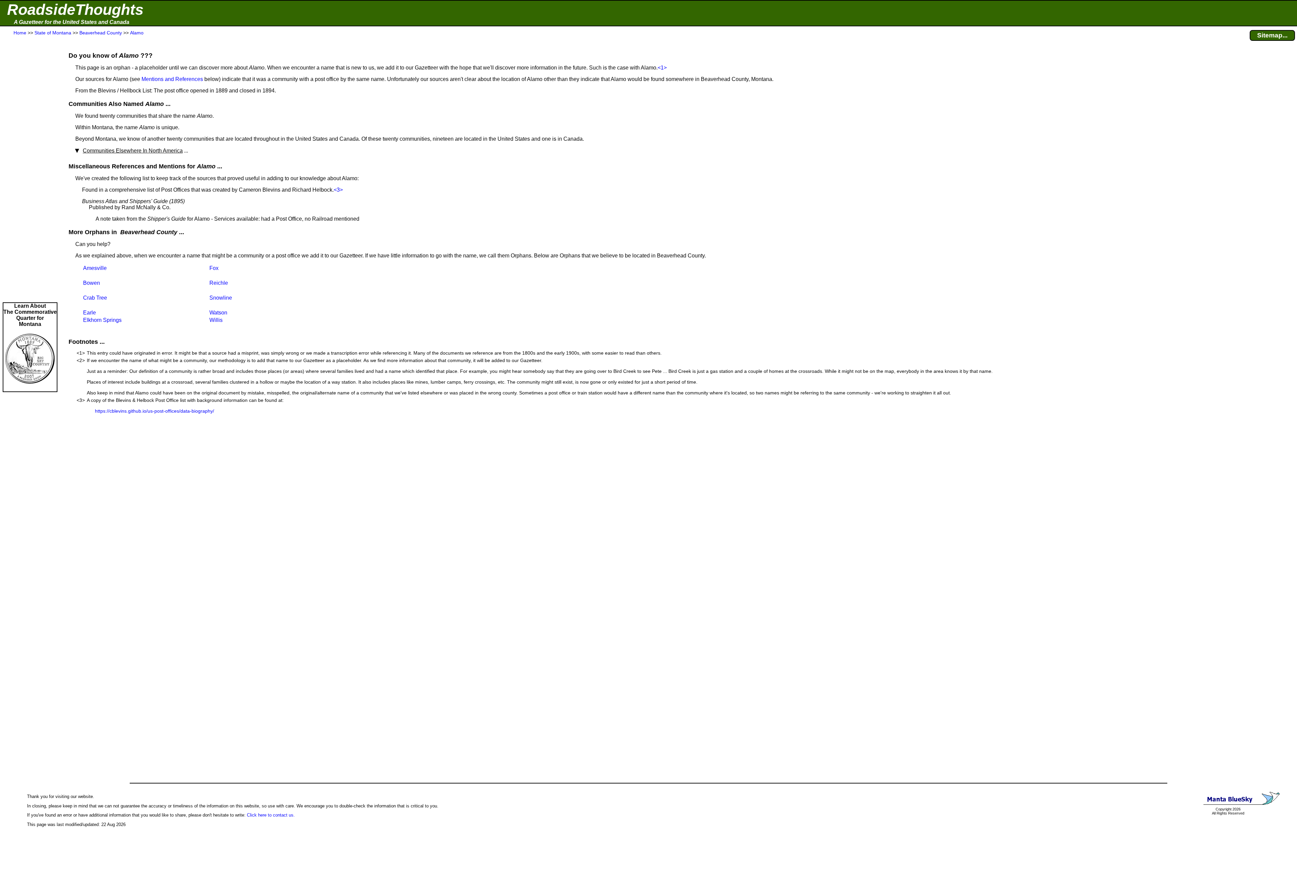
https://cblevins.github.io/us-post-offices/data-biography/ (154, 411)
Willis (216, 320)
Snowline (220, 298)
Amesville (95, 268)
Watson (218, 312)
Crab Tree (95, 298)
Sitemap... (1272, 35)
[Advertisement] (30, 169)
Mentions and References (172, 79)
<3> (338, 190)
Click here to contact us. (271, 815)
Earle (89, 312)
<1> (662, 68)
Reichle (218, 283)
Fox (214, 268)
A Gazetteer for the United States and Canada (71, 22)
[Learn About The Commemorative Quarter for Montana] (30, 388)
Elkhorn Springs (102, 320)
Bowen (91, 283)
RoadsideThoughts (75, 9)
